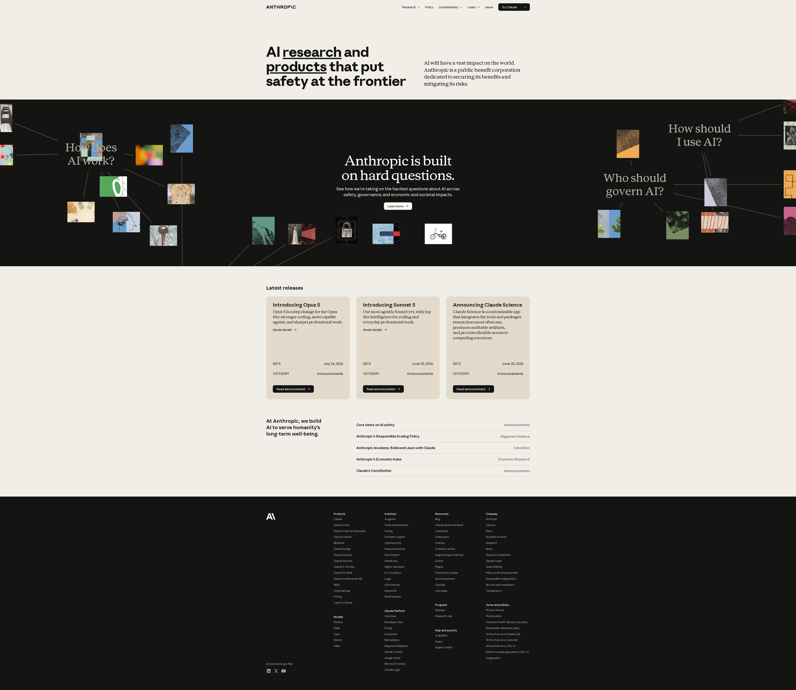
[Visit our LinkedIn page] (268, 670)
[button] (410, 7)
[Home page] (281, 7)
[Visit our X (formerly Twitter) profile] (276, 670)
